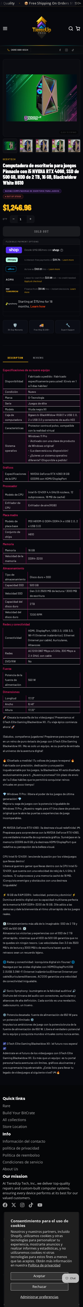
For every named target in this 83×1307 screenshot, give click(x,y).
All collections (14, 1119)
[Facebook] (60, 50)
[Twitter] (13, 1205)
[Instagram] (66, 50)
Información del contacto (24, 1141)
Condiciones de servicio (23, 1162)
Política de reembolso (21, 1155)
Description (15, 357)
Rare (6, 1105)
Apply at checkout (33, 281)
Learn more (68, 259)
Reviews (38, 357)
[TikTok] (73, 50)
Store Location (15, 1126)
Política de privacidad (44, 1265)
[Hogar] (41, 28)
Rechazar (39, 1286)
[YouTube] (39, 1205)
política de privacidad (21, 1148)
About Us (10, 1168)
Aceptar (39, 1276)
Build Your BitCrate (19, 1112)
